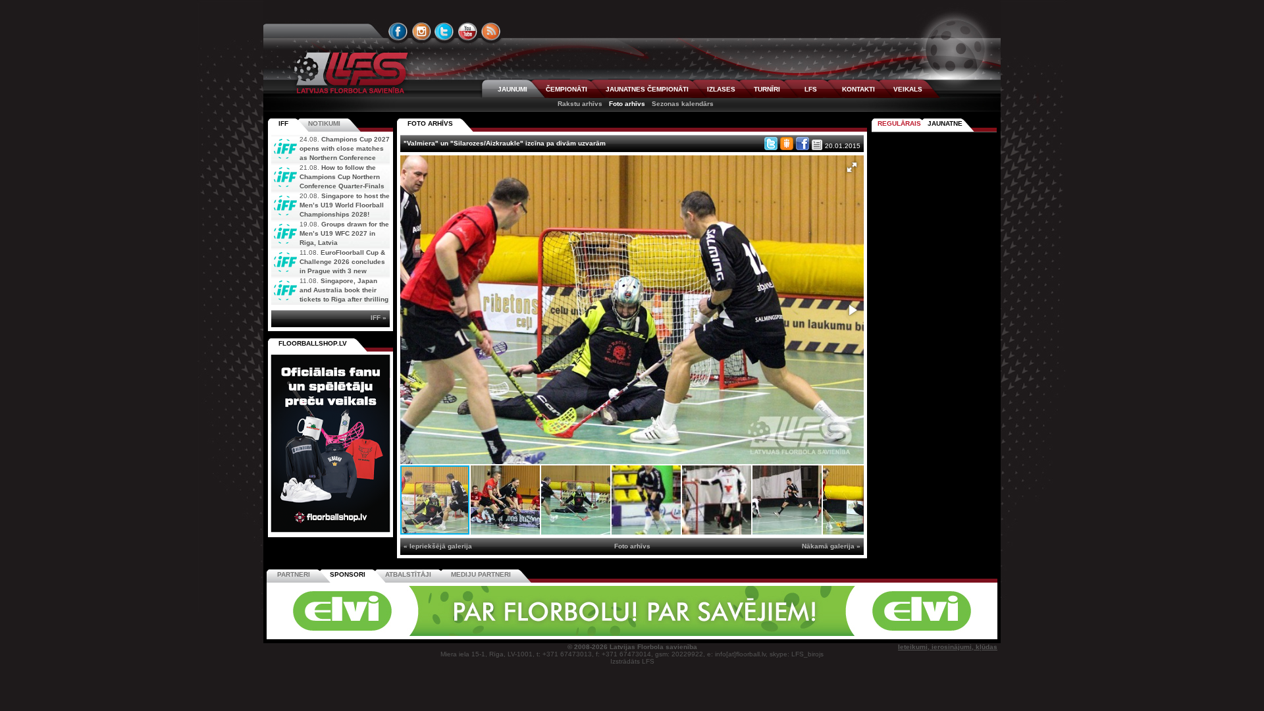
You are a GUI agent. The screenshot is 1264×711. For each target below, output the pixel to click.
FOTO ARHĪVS (430, 123)
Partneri (293, 574)
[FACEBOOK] (398, 31)
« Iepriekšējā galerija (438, 546)
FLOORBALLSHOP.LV (312, 343)
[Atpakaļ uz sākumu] (349, 73)
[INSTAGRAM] (421, 31)
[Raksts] (817, 145)
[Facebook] (802, 143)
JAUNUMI (512, 89)
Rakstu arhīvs (580, 103)
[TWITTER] (444, 31)
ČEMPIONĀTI (566, 89)
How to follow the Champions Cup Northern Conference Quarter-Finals (342, 177)
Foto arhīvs (627, 103)
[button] (851, 167)
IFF (283, 123)
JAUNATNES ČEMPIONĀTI (647, 89)
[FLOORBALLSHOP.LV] (330, 533)
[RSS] (491, 31)
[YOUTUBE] (467, 31)
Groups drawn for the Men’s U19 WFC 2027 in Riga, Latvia (344, 233)
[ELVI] (632, 633)
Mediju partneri (481, 574)
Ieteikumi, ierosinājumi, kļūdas (947, 646)
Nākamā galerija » (831, 546)
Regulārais (899, 123)
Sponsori (347, 574)
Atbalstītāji (408, 574)
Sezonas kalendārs (683, 103)
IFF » (378, 317)
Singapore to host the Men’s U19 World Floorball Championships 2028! (345, 205)
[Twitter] (770, 143)
